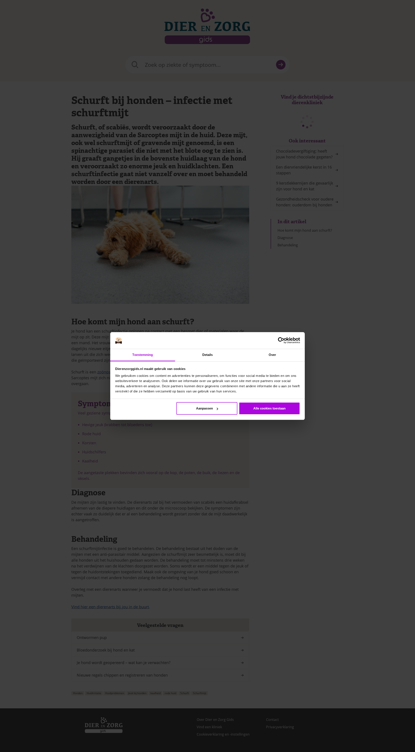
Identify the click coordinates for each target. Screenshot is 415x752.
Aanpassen (204, 408)
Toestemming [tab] (142, 355)
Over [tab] (272, 355)
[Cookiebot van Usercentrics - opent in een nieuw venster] (281, 340)
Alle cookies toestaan (269, 408)
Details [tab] (207, 355)
